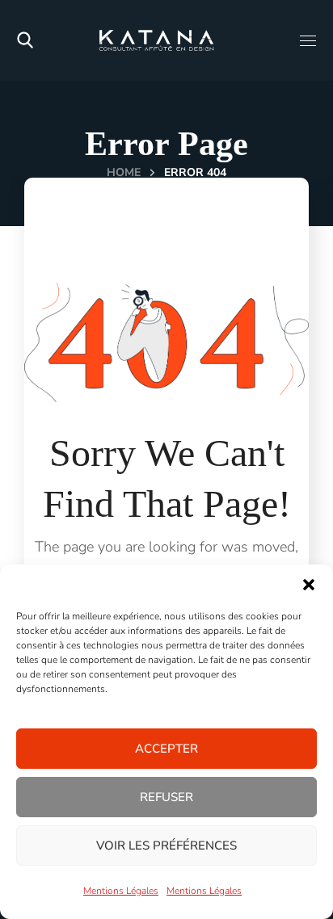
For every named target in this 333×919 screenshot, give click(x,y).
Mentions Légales (120, 890)
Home (124, 172)
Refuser (166, 797)
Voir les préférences (166, 845)
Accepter (166, 749)
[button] (309, 585)
